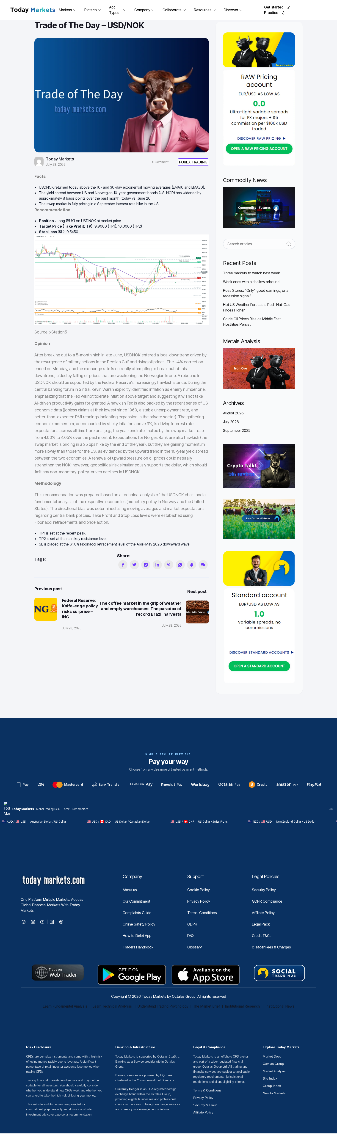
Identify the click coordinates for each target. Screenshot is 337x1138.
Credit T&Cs (261, 935)
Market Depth (272, 1056)
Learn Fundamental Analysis (65, 1006)
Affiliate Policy (263, 912)
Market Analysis (274, 1071)
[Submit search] (289, 244)
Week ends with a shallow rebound (251, 281)
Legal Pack (261, 924)
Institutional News (280, 1006)
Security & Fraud (205, 1105)
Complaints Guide (137, 912)
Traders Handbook (138, 947)
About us (130, 889)
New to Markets (274, 1093)
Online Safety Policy (139, 924)
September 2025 (236, 430)
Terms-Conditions (202, 912)
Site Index (270, 1078)
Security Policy (264, 889)
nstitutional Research (243, 1006)
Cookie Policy (198, 889)
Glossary (194, 947)
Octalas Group (273, 1064)
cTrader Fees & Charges (271, 947)
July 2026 (231, 421)
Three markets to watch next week (251, 273)
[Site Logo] (32, 10)
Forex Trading (193, 162)
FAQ (190, 935)
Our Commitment (136, 901)
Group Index (272, 1086)
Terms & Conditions (207, 1090)
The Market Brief (206, 1006)
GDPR (192, 924)
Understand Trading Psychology (163, 1006)
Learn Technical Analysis (112, 1006)
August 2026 (233, 413)
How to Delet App (137, 935)
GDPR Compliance (267, 901)
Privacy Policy (198, 901)
